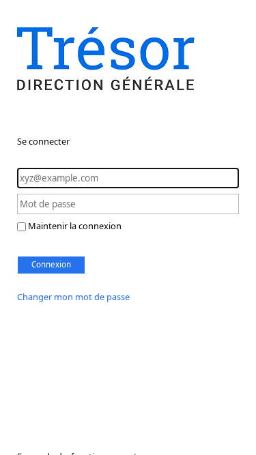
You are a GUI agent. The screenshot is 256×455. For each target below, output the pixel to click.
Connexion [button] (51, 264)
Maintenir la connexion (75, 226)
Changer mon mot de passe (73, 297)
